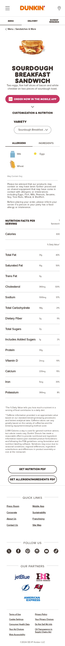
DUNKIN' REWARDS (54, 21)
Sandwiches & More (26, 29)
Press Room (13, 506)
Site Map (36, 525)
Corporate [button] (12, 512)
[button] (9, 553)
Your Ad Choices (16, 629)
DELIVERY (33, 21)
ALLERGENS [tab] (19, 143)
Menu (11, 29)
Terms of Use (15, 614)
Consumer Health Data (19, 624)
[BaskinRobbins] (43, 577)
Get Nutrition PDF (32, 469)
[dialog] (7, 8)
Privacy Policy (41, 614)
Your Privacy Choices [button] (44, 619)
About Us (11, 519)
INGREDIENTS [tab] (46, 143)
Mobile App (38, 506)
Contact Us (12, 525)
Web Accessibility (17, 635)
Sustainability (39, 512)
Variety (20, 121)
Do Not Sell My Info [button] (43, 624)
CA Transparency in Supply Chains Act (43, 630)
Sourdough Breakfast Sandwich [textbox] (32, 129)
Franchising (38, 519)
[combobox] (32, 130)
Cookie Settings (16, 619)
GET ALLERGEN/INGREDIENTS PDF (32, 479)
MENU (11, 21)
